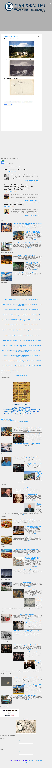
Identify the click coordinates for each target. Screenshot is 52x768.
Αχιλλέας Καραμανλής (38, 504)
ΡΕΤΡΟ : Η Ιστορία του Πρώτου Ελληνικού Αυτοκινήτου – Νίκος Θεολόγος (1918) (27, 631)
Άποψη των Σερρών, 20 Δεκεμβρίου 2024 (27, 255)
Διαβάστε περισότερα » (32, 180)
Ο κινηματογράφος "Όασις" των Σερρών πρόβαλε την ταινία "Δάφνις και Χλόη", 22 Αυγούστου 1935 (21, 340)
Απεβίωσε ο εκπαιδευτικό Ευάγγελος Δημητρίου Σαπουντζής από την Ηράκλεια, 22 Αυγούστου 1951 (21, 330)
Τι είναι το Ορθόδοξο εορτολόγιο (8, 420)
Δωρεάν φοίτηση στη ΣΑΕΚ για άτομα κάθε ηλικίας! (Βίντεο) (27, 457)
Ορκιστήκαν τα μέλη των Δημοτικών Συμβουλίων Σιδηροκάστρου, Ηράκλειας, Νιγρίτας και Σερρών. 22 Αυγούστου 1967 (21, 305)
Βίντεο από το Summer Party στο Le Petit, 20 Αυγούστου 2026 (33, 464)
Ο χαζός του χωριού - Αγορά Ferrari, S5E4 (27, 695)
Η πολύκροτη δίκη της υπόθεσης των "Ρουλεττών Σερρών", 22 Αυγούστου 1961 (21, 324)
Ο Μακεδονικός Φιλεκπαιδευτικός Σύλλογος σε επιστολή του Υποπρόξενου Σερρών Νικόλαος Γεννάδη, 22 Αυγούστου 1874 (21, 356)
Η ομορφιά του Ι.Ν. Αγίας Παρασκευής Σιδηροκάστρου (33, 263)
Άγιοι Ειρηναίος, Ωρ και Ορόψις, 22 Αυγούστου (21, 408)
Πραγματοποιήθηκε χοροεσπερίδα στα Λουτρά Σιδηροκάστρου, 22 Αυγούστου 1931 (21, 299)
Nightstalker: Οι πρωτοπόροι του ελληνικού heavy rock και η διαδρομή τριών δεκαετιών (27, 645)
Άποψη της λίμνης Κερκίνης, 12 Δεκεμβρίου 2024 (27, 272)
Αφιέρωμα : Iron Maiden (33, 651)
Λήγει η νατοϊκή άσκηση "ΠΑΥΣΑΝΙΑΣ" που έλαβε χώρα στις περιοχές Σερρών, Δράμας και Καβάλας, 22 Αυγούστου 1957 (21, 320)
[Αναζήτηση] (50, 3)
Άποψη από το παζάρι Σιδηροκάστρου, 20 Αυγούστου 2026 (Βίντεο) (38, 474)
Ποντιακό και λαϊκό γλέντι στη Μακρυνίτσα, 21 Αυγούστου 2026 (33, 232)
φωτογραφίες (18, 101)
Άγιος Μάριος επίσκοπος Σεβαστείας (14, 204)
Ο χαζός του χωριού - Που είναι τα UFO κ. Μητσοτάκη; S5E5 (33, 685)
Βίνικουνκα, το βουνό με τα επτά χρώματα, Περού (27, 549)
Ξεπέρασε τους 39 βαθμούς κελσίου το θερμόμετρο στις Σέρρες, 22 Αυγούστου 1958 (21, 309)
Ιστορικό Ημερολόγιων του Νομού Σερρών (10, 371)
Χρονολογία (24, 375)
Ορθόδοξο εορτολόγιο (6, 419)
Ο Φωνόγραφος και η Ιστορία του (27, 614)
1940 (5, 101)
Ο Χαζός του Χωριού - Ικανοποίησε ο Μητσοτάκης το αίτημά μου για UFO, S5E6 (27, 677)
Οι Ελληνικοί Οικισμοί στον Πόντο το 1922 (15, 169)
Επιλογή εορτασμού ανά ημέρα (21, 421)
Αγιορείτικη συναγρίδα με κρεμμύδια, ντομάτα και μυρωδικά (33, 527)
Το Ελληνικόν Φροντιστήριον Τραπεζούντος (38, 598)
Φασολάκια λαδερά (27, 536)
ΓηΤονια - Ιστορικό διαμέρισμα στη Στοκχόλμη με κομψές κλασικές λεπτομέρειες (32, 558)
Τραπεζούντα (33, 589)
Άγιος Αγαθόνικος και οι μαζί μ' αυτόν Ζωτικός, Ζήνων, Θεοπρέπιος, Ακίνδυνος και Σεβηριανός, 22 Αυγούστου (21, 414)
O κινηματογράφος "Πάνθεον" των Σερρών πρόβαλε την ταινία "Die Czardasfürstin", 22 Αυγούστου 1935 (21, 346)
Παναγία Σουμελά (27, 582)
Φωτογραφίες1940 (8, 104)
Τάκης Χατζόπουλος (27, 487)
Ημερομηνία (18, 375)
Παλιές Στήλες (26, 719)
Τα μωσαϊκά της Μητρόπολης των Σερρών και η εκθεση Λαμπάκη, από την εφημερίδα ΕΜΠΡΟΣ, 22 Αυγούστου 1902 (21, 366)
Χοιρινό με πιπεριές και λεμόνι (27, 519)
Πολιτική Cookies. (26, 762)
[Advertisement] (47, 34)
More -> (29, 228)
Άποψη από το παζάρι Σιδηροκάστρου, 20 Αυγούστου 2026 (27, 443)
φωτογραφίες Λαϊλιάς (27, 101)
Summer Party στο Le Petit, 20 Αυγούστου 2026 (33, 434)
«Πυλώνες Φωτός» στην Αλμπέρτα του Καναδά (27, 569)
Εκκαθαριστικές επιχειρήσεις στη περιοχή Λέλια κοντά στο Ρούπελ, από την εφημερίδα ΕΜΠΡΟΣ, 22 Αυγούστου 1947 (21, 361)
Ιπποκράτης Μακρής (32, 494)
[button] (38, 37)
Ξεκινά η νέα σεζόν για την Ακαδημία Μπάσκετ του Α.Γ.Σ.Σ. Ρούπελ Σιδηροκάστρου (27, 224)
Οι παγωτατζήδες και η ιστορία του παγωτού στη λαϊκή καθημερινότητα (33, 621)
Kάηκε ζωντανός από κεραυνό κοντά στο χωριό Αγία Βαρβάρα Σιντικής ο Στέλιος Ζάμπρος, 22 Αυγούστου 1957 (21, 315)
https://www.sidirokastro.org (35, 760)
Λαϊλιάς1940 (10, 101)
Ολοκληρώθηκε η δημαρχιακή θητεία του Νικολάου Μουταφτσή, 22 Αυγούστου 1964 (21, 335)
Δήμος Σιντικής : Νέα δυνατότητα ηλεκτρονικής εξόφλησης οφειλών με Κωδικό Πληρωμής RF (27, 243)
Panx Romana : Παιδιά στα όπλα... (38, 661)
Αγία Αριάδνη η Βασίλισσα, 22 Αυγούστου (21, 407)
